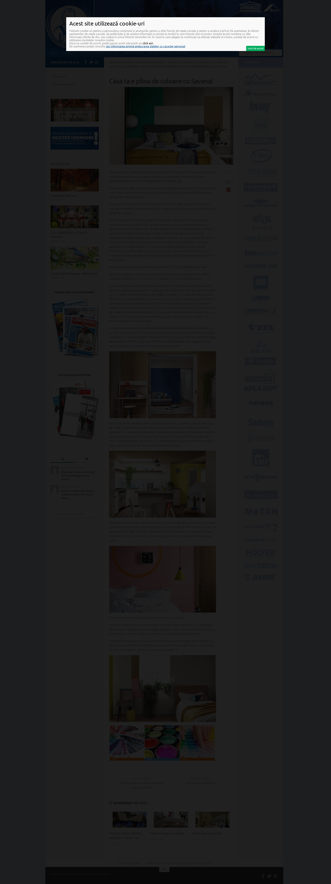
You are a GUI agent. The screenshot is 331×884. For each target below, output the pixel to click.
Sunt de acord (255, 48)
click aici (148, 43)
